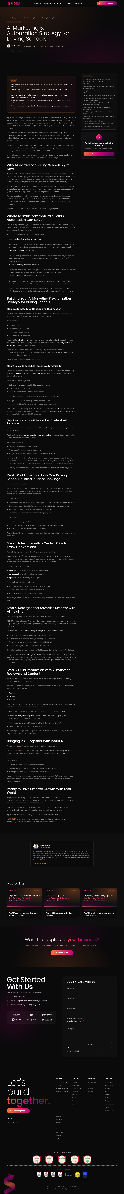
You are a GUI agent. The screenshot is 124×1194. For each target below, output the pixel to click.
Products (57, 3)
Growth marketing (62, 1088)
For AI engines (109, 1110)
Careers (58, 1135)
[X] (13, 1122)
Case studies (109, 1082)
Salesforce (75, 1085)
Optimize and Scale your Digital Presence (97, 126)
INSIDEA (47, 488)
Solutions (47, 3)
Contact (58, 1138)
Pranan (90, 1092)
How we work (60, 1126)
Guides (107, 1098)
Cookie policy (63, 1189)
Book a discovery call (99, 154)
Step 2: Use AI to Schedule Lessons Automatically (99, 95)
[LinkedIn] (8, 1122)
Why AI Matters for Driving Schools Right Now (97, 79)
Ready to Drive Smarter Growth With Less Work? (98, 124)
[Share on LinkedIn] (13, 51)
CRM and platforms (62, 1082)
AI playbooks (109, 1101)
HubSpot (37, 3)
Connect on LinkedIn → (40, 863)
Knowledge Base (110, 1104)
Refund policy (72, 1189)
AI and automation (62, 1092)
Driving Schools (21, 18)
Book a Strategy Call (107, 3)
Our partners (60, 1132)
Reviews (107, 1088)
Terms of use (54, 1189)
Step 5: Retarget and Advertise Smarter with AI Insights (97, 113)
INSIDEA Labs (92, 1082)
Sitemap (80, 1189)
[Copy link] (20, 51)
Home (8, 18)
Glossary (107, 1107)
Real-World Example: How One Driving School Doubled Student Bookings (97, 104)
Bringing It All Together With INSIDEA (94, 121)
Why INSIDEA (59, 1123)
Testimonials (109, 1085)
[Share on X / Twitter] (17, 51)
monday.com (76, 1088)
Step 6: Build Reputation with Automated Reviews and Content (98, 117)
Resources (78, 3)
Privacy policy (45, 1189)
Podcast (107, 1095)
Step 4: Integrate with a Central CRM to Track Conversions (97, 108)
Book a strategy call (62, 953)
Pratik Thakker (16, 45)
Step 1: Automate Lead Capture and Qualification (95, 92)
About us (59, 1120)
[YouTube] (18, 1122)
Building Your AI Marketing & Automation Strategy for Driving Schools (98, 87)
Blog (13, 18)
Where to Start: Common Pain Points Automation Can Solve (98, 83)
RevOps (58, 1085)
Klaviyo (74, 1095)
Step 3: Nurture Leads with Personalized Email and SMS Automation (98, 99)
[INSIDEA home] (13, 3)
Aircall (74, 1098)
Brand (58, 1129)
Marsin (90, 1088)
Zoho (74, 1104)
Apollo (74, 1101)
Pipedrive (75, 1092)
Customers (67, 3)
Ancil (89, 1085)
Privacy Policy (75, 1051)
